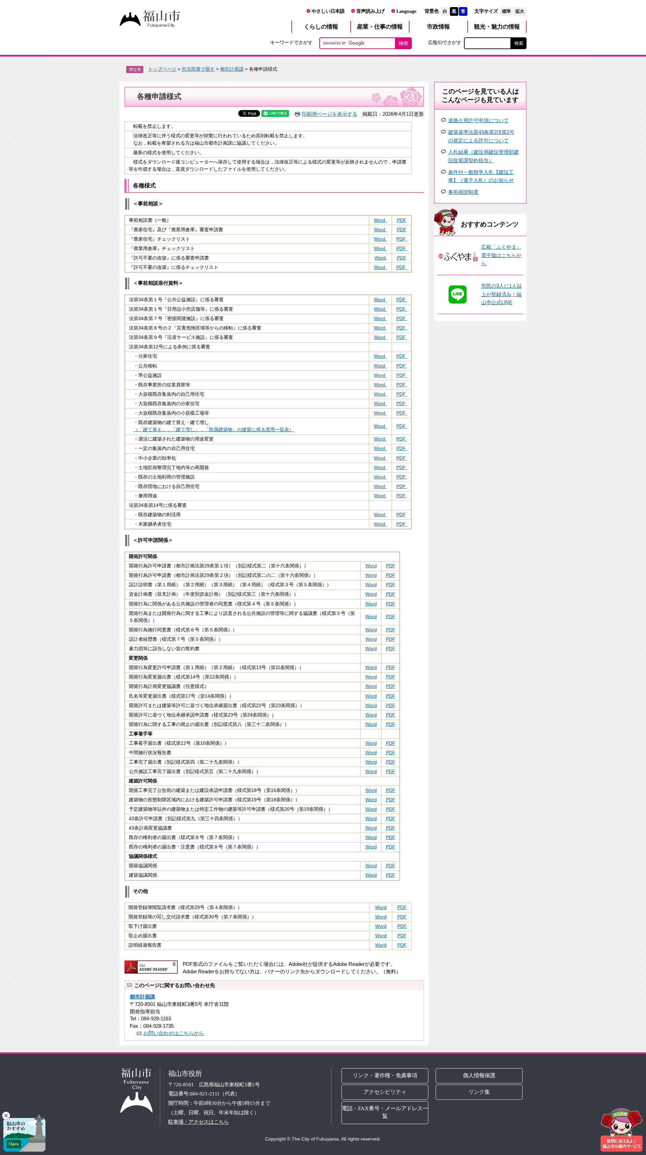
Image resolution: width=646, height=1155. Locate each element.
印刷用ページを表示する (329, 114)
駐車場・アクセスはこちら (198, 1122)
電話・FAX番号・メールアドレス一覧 (385, 1112)
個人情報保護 (479, 1075)
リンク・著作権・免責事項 (385, 1075)
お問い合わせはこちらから (173, 1033)
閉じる (6, 1116)
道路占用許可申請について (478, 120)
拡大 (519, 11)
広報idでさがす (444, 42)
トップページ (162, 69)
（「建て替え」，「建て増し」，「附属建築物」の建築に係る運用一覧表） (214, 429)
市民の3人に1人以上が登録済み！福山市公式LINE (501, 294)
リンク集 (479, 1092)
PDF (401, 220)
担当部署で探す (198, 69)
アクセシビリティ (384, 1092)
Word (380, 220)
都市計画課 (232, 69)
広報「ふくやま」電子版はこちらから (501, 255)
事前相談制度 (463, 192)
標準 (506, 11)
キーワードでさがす (291, 42)
